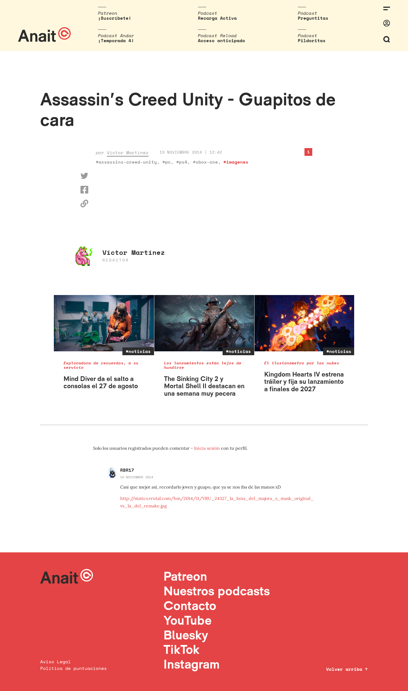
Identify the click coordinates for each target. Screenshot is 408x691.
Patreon (185, 576)
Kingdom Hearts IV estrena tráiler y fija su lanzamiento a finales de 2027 (304, 381)
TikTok (181, 649)
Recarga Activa (217, 18)
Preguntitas (313, 18)
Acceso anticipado (221, 40)
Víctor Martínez (127, 152)
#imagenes (235, 162)
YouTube (187, 620)
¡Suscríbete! (114, 18)
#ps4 (181, 162)
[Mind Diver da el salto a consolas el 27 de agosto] (104, 323)
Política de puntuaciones (73, 668)
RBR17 (127, 470)
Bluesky (185, 634)
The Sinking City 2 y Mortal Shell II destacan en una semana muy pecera (204, 386)
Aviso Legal (55, 661)
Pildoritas (312, 40)
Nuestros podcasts (216, 590)
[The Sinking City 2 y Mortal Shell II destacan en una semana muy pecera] (204, 323)
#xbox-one (205, 162)
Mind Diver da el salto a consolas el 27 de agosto (101, 382)
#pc (166, 162)
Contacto (189, 605)
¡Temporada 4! (116, 40)
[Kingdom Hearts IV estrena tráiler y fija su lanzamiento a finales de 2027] (305, 323)
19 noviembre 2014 (136, 477)
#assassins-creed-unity (126, 162)
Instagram (191, 664)
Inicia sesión (207, 448)
